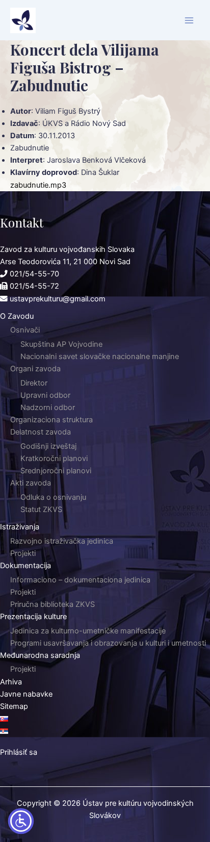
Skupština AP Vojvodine (61, 344)
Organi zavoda (35, 368)
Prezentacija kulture (33, 616)
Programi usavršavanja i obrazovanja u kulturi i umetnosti (108, 643)
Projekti (23, 553)
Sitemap (14, 706)
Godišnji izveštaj (48, 446)
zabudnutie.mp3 (38, 185)
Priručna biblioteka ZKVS (52, 604)
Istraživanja (19, 526)
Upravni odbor (45, 395)
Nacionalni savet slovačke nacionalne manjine (99, 356)
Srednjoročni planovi (55, 470)
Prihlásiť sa (18, 752)
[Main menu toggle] (189, 20)
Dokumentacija (25, 565)
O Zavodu (17, 316)
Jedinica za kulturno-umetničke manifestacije (88, 630)
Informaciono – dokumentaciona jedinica (80, 579)
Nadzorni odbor (47, 407)
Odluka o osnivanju (53, 497)
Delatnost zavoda (40, 432)
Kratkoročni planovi (54, 458)
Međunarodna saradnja (40, 655)
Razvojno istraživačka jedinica (61, 541)
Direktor (33, 383)
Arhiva (11, 681)
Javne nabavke (26, 694)
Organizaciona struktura (51, 419)
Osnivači (25, 330)
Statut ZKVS (41, 509)
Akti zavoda (30, 483)
